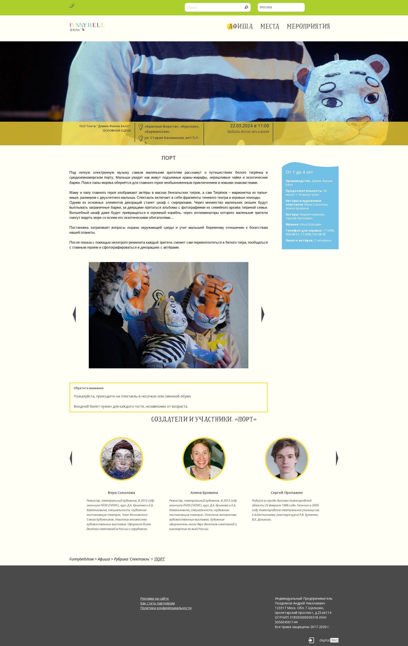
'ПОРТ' (159, 559)
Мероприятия (308, 26)
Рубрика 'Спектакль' (132, 559)
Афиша (241, 26)
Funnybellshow (81, 559)
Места (270, 26)
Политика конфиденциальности (165, 608)
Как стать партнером (157, 603)
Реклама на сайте (154, 598)
